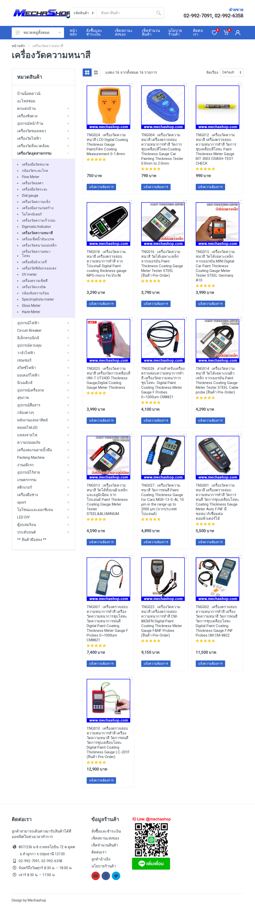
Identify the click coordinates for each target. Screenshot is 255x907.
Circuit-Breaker (29, 330)
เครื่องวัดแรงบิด (34, 287)
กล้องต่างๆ (25, 412)
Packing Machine (31, 457)
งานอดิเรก (25, 465)
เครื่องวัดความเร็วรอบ (38, 220)
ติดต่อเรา (98, 852)
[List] (95, 72)
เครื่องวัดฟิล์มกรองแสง (39, 268)
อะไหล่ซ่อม (26, 101)
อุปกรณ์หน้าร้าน (30, 123)
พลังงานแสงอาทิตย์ (32, 420)
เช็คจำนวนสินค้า (104, 845)
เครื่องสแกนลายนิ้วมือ (34, 450)
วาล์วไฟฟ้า (26, 353)
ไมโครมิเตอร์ (32, 214)
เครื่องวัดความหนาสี (37, 233)
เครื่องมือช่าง (27, 495)
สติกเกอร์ (24, 487)
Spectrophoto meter (38, 299)
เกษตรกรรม (26, 480)
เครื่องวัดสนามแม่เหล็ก (39, 245)
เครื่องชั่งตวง (27, 116)
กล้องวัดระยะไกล (35, 171)
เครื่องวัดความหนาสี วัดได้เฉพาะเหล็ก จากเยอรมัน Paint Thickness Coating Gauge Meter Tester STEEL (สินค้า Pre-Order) (162, 264)
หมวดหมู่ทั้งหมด (36, 32)
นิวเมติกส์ (24, 383)
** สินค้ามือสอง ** (31, 539)
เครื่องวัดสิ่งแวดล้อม (33, 146)
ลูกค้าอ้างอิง (100, 859)
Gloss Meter (31, 306)
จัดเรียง (212, 72)
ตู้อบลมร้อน (26, 524)
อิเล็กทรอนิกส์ (28, 338)
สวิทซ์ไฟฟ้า (26, 368)
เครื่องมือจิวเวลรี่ (34, 262)
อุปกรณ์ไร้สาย (28, 472)
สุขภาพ (23, 397)
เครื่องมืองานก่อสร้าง (38, 208)
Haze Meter (31, 312)
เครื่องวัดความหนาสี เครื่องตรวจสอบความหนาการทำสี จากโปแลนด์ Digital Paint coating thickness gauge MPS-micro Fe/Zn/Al (107, 264)
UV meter (29, 274)
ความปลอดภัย (28, 442)
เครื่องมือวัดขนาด (35, 164)
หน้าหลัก (18, 46)
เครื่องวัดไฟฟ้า (29, 138)
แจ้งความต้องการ (101, 187)
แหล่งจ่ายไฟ (27, 435)
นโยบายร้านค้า (103, 866)
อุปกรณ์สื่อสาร (28, 405)
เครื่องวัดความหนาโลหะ (36, 254)
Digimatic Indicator (36, 227)
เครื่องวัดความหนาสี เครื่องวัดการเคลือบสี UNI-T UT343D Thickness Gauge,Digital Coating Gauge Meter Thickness (108, 378)
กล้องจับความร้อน (35, 293)
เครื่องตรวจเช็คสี (35, 281)
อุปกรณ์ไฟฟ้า (28, 323)
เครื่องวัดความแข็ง (36, 202)
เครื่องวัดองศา (32, 183)
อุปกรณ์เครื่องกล (30, 390)
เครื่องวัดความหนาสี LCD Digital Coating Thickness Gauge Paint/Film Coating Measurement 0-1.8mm (107, 144)
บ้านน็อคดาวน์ (28, 93)
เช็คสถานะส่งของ (105, 838)
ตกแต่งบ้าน (26, 108)
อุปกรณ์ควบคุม (29, 345)
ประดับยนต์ (26, 532)
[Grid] (87, 72)
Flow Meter (30, 177)
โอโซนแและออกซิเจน (35, 510)
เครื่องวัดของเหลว (31, 131)
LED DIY (23, 517)
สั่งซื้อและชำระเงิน (106, 831)
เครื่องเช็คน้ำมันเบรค (38, 239)
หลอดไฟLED (27, 427)
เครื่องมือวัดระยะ (35, 189)
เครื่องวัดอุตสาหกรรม (34, 153)
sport (21, 502)
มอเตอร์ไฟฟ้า (28, 375)
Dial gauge (30, 195)
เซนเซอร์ (24, 360)
